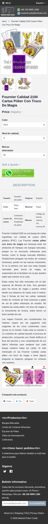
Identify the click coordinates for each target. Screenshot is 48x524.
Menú (8, 3)
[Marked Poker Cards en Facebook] (11, 472)
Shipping (18, 513)
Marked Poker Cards (27, 518)
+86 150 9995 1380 (30, 10)
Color (5, 120)
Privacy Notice (37, 513)
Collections (7, 440)
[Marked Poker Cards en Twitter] (4, 472)
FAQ (27, 513)
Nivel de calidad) (10, 133)
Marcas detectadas (7, 149)
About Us (8, 513)
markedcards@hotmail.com (34, 13)
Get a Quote (10, 164)
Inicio (4, 21)
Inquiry (16, 112)
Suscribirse (37, 503)
